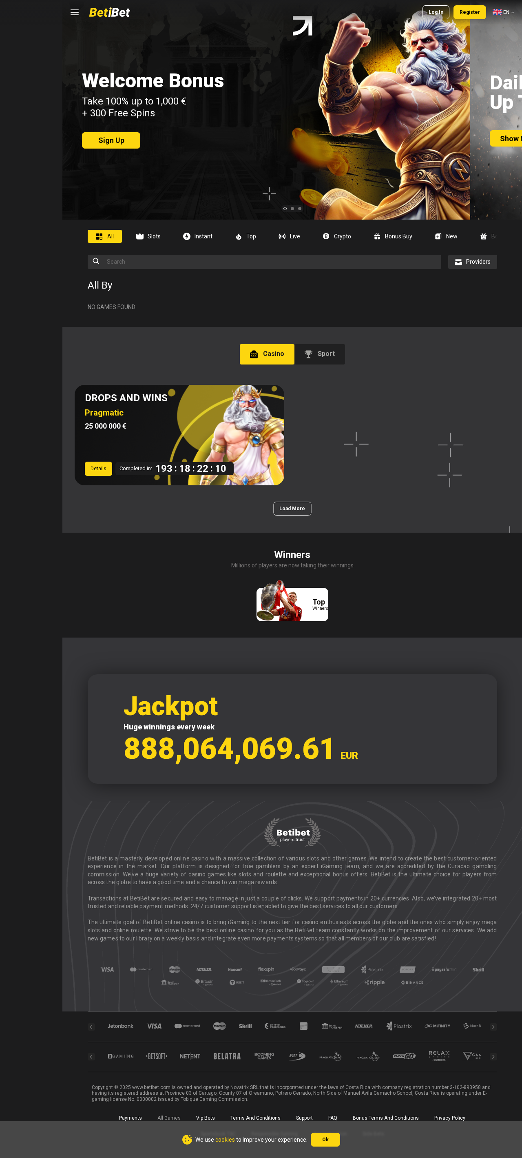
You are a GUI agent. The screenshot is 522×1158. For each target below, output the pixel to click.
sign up (111, 140)
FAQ (332, 1118)
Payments (130, 1118)
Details (98, 468)
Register (470, 12)
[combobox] (503, 12)
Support (304, 1118)
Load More (292, 508)
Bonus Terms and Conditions (386, 1118)
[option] (108, 236)
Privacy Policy (449, 1118)
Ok (325, 1139)
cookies (225, 1139)
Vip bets (205, 1118)
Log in (436, 12)
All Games (169, 1118)
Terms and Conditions (255, 1118)
